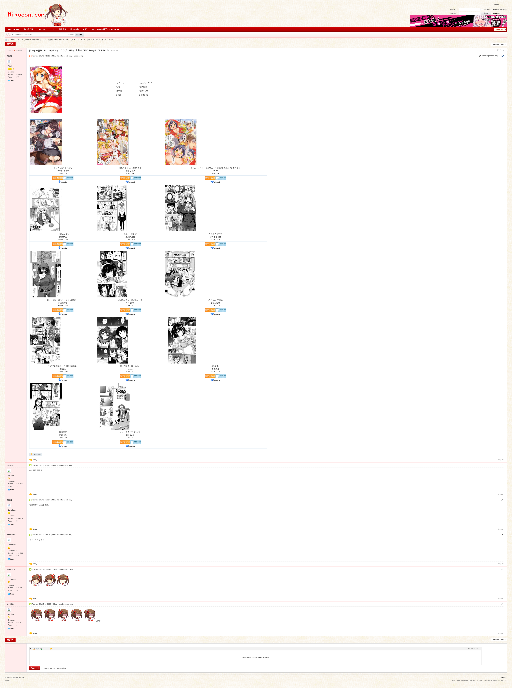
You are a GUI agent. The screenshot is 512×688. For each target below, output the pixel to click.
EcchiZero (11, 535)
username (452, 10)
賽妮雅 (9, 500)
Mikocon (6, 40)
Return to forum (499, 44)
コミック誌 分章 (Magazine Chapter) (55, 40)
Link (40, 648)
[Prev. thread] (500, 50)
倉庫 (85, 29)
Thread (70, 34)
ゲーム (42, 29)
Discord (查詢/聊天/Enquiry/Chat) (105, 29)
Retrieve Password (500, 10)
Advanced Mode (474, 649)
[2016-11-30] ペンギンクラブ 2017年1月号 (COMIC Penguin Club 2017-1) (74, 50)
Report (500, 460)
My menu (499, 29)
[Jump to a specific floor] (503, 56)
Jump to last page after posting (55, 668)
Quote (44, 648)
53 (16, 625)
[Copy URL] (115, 51)
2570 (17, 77)
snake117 (11, 465)
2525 (17, 556)
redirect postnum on (489, 56)
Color (34, 648)
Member (11, 475)
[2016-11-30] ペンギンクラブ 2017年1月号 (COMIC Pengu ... (93, 40)
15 (16, 486)
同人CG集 (74, 29)
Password (453, 13)
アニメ (52, 29)
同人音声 (62, 29)
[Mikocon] (37, 26)
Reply (35, 460)
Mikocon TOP (14, 29)
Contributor (12, 510)
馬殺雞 (9, 56)
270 (17, 521)
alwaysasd (11, 569)
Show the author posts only (62, 56)
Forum (12, 40)
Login (259, 658)
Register (496, 13)
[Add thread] (10, 44)
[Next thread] (503, 50)
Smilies (50, 648)
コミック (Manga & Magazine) (28, 40)
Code (47, 648)
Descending (78, 56)
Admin (10, 66)
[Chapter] (34, 50)
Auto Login (487, 10)
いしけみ (10, 604)
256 (17, 590)
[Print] (498, 50)
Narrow (496, 4)
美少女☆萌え (29, 29)
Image (37, 648)
